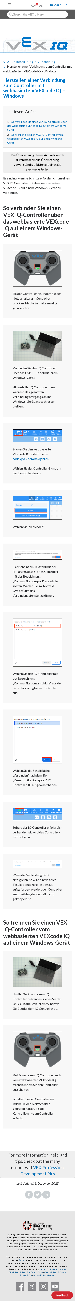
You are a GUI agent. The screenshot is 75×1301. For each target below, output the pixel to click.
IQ (31, 61)
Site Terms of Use (34, 1272)
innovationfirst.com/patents (53, 1269)
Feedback (62, 1295)
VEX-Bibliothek (14, 61)
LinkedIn (46, 1195)
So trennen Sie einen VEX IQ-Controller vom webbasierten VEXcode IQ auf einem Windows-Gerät (35, 138)
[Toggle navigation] (9, 5)
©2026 (22, 1260)
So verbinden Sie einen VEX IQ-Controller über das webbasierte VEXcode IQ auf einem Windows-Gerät (37, 126)
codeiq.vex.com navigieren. (31, 459)
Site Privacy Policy (17, 1272)
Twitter (38, 1195)
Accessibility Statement (44, 1275)
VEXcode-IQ (46, 61)
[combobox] (37, 14)
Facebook (29, 1195)
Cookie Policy (50, 1272)
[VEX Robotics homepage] (31, 4)
